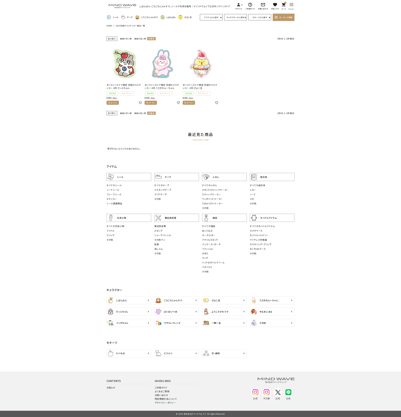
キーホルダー (208, 235)
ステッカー (112, 198)
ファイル (111, 230)
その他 (157, 198)
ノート (253, 194)
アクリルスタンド (210, 239)
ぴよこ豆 (188, 17)
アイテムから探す (211, 17)
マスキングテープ (162, 189)
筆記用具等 (160, 226)
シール (115, 17)
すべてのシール (114, 185)
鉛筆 (156, 244)
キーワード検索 (286, 17)
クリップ (111, 235)
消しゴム (158, 248)
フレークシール (114, 194)
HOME (109, 25)
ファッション (208, 248)
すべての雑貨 (208, 226)
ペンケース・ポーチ (211, 244)
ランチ (205, 257)
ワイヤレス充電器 (258, 239)
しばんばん (171, 17)
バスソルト (207, 267)
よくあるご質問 (162, 391)
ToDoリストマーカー (212, 203)
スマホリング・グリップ (260, 244)
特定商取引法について (166, 398)
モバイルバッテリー (259, 235)
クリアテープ (160, 194)
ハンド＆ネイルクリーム (213, 262)
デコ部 (266, 398)
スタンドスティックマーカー (215, 189)
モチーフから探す (260, 17)
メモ (252, 198)
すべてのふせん (209, 185)
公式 (255, 398)
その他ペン (159, 239)
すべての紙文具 (257, 185)
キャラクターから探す (236, 17)
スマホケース (256, 230)
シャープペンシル (162, 235)
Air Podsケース (258, 248)
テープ (130, 17)
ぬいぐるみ (207, 230)
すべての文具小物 (115, 226)
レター (253, 189)
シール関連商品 (114, 203)
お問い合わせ (161, 395)
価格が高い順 (140, 38)
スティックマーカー (211, 194)
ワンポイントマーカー (212, 198)
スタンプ (158, 230)
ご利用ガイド (161, 387)
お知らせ (111, 387)
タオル (205, 253)
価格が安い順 (126, 38)
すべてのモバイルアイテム (262, 226)
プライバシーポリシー (165, 402)
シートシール (113, 189)
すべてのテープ (161, 185)
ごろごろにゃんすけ (149, 17)
